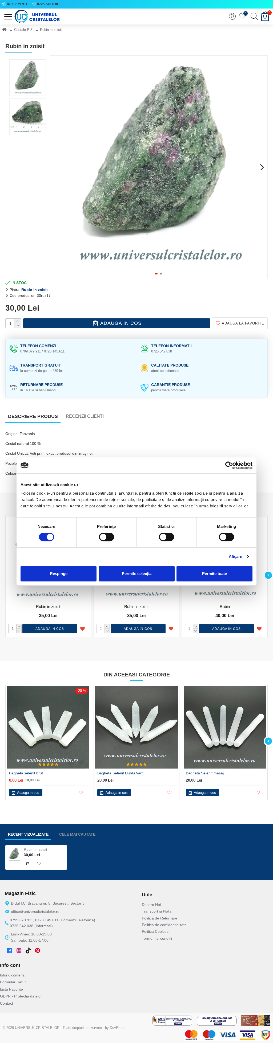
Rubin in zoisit (34, 290)
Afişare (235, 556)
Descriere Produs (33, 416)
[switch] (106, 537)
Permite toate (214, 573)
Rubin (225, 606)
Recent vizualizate (28, 834)
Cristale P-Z (23, 30)
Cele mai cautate (77, 834)
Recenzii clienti (85, 416)
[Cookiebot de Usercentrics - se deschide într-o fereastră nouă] (229, 465)
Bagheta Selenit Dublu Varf (120, 773)
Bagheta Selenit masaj (205, 773)
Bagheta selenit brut (26, 773)
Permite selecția (136, 573)
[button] (55, 167)
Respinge (58, 573)
